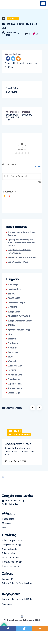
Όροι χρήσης (8, 604)
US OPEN (12, 370)
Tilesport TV (7, 579)
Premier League (15, 388)
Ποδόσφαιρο (8, 519)
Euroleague (13, 343)
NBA (10, 334)
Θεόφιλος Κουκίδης (11, 544)
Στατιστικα (13, 352)
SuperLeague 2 (14, 384)
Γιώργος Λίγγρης (10, 553)
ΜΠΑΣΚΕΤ (12, 307)
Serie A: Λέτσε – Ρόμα (18, 262)
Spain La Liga (14, 393)
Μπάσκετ (6, 523)
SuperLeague (14, 379)
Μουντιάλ (12, 348)
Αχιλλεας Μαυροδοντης (19, 330)
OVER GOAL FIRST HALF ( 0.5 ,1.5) (12, 117)
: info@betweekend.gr (14, 500)
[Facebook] (8, 58)
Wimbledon (13, 361)
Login (39, 167)
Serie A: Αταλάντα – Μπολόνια (22, 257)
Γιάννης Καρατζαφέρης (13, 540)
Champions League (16, 303)
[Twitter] (13, 58)
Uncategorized (14, 289)
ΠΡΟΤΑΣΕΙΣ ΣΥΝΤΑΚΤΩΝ (19, 316)
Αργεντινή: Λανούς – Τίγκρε (18, 444)
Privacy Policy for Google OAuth (17, 583)
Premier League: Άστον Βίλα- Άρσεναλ (21, 233)
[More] (18, 58)
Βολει (10, 357)
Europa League (14, 312)
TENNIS (11, 325)
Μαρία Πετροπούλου (12, 557)
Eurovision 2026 (15, 366)
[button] (43, 3)
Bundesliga (13, 285)
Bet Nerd (12, 18)
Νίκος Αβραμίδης (10, 549)
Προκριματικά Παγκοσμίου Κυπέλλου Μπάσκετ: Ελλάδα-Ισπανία (21, 243)
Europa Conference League (20, 321)
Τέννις (5, 527)
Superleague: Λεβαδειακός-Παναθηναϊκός (20, 251)
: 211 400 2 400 (11, 504)
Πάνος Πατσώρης (10, 566)
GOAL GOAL (27, 115)
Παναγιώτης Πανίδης (12, 562)
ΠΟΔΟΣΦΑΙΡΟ (14, 298)
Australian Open (15, 375)
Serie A (11, 294)
